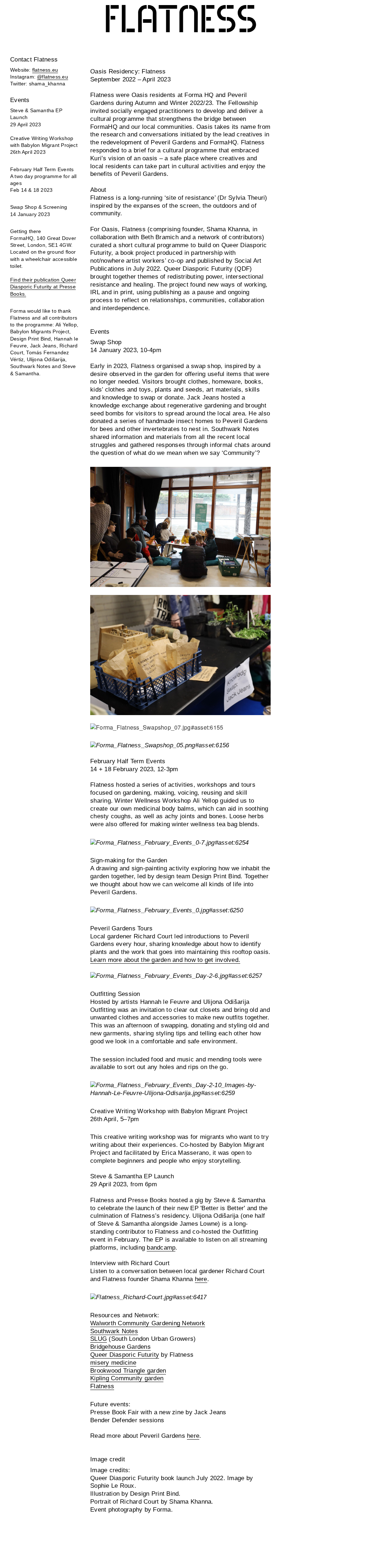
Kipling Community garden (126, 1378)
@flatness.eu (52, 77)
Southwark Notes (114, 1331)
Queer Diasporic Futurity (124, 1354)
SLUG (98, 1338)
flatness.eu (45, 70)
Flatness (180, 20)
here (201, 1279)
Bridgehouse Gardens (120, 1346)
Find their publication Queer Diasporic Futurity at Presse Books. (43, 286)
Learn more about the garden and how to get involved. (165, 959)
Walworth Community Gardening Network (147, 1323)
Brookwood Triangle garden (128, 1370)
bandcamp (161, 1247)
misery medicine (113, 1362)
